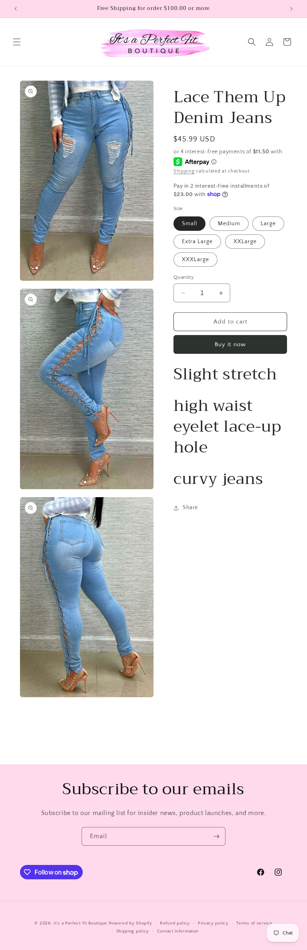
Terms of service (254, 923)
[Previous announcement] (15, 9)
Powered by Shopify (130, 923)
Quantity (183, 277)
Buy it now (230, 344)
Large (268, 223)
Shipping (184, 171)
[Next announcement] (291, 9)
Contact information (178, 931)
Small (189, 223)
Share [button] (190, 507)
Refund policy (175, 923)
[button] (17, 42)
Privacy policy (213, 923)
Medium (229, 223)
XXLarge (245, 241)
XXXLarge (195, 259)
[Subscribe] (216, 836)
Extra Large (197, 241)
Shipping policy (133, 931)
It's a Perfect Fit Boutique (80, 923)
